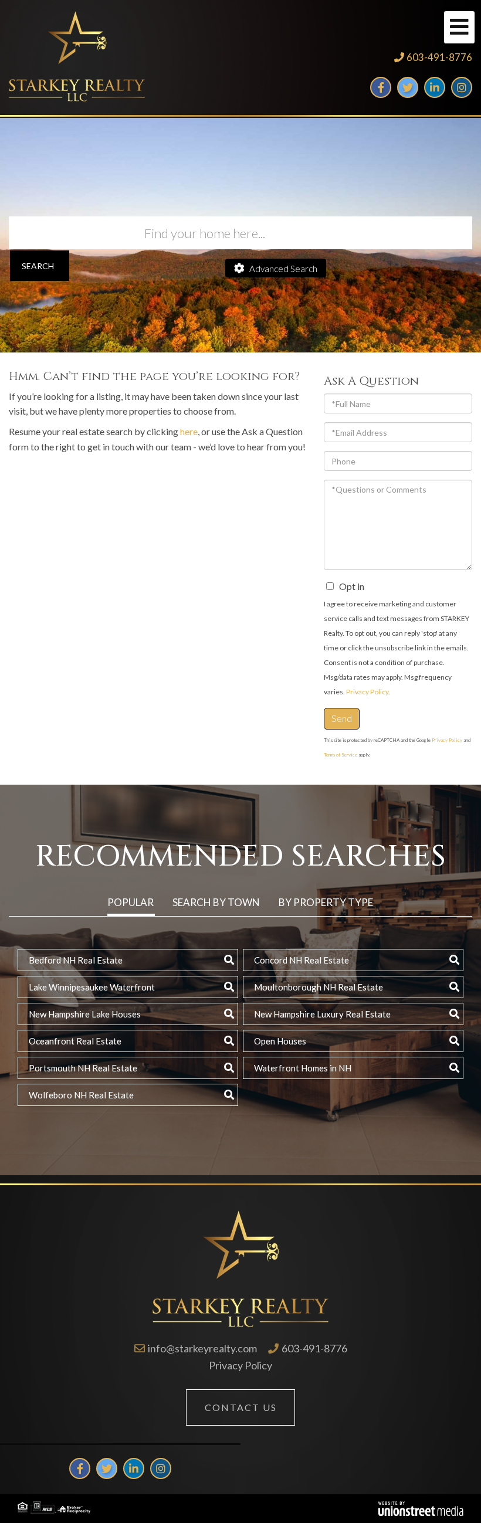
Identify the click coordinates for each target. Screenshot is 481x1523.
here (189, 431)
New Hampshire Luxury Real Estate (322, 1014)
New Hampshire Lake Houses (85, 1014)
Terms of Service (340, 755)
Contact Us (241, 1407)
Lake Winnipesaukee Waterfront (92, 987)
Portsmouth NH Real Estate (83, 1068)
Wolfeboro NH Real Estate (81, 1095)
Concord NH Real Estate (301, 960)
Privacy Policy (367, 691)
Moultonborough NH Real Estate (318, 987)
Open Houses (280, 1041)
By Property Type (326, 902)
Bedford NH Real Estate (76, 960)
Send (341, 718)
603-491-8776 (439, 57)
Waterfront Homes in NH (302, 1068)
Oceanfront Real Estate (75, 1041)
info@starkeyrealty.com (202, 1348)
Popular (130, 902)
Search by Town (216, 902)
